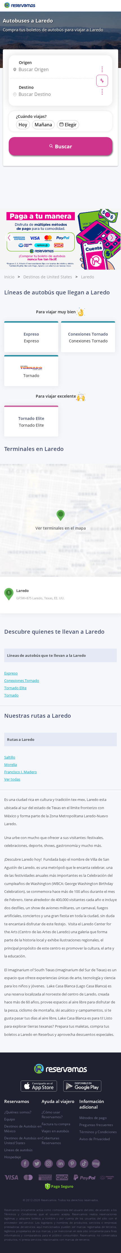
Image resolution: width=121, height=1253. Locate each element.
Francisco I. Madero (20, 771)
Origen (25, 62)
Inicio (9, 276)
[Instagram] (48, 1163)
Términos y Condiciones (98, 1131)
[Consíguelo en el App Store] (39, 1086)
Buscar (63, 146)
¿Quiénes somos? (17, 1112)
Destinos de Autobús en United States (22, 1140)
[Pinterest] (72, 1163)
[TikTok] (84, 1163)
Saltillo (9, 757)
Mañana (43, 125)
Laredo (87, 276)
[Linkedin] (60, 1163)
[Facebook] (25, 1163)
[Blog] (96, 1163)
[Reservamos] (19, 5)
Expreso (11, 673)
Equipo (9, 1119)
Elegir (71, 125)
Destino (26, 87)
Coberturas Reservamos (51, 1140)
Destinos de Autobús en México (22, 1128)
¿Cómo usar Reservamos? (52, 1114)
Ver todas (12, 779)
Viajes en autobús (55, 1131)
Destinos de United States (47, 276)
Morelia (10, 764)
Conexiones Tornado (21, 680)
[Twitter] (37, 1163)
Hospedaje (12, 1157)
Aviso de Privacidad (94, 1139)
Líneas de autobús (18, 1150)
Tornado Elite (15, 687)
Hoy (23, 125)
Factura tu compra (56, 1124)
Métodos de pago (93, 1117)
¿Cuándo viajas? (31, 116)
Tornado (11, 695)
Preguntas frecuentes (96, 1124)
